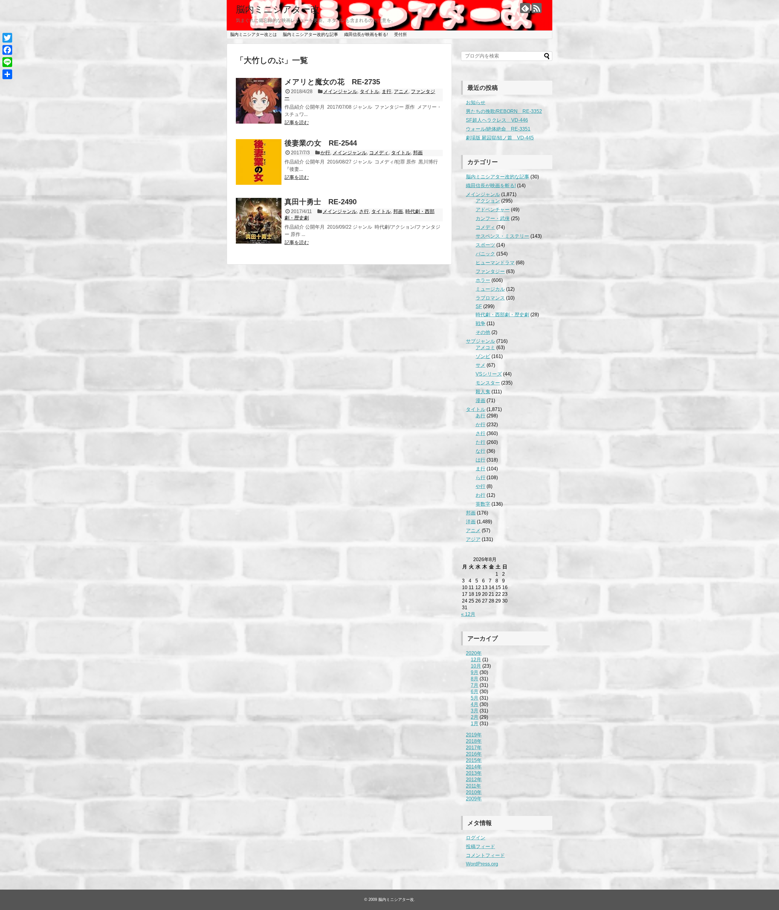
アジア (473, 539)
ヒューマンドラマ (495, 262)
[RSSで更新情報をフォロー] (537, 8)
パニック (485, 253)
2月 (474, 717)
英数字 (483, 504)
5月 (474, 698)
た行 (480, 442)
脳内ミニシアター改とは (253, 34)
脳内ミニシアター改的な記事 (310, 34)
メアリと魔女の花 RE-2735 (332, 82)
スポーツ (485, 245)
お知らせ (475, 102)
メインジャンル (340, 91)
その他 (483, 332)
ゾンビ (483, 356)
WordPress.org (482, 863)
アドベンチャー (493, 209)
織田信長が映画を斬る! (366, 34)
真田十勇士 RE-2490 (321, 202)
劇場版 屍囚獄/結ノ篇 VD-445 (500, 137)
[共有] (7, 74)
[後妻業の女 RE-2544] (258, 162)
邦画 (418, 152)
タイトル (369, 91)
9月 (474, 672)
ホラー (483, 280)
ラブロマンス (490, 297)
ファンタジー (490, 271)
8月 (474, 678)
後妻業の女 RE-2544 (321, 143)
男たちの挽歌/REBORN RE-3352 (504, 111)
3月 (474, 710)
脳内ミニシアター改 (278, 9)
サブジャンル (480, 341)
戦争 (480, 323)
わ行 (480, 495)
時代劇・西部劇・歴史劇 (502, 314)
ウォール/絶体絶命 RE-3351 (498, 129)
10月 (476, 666)
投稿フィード (480, 846)
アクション (488, 200)
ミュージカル (490, 289)
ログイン (475, 837)
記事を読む (297, 122)
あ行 (480, 415)
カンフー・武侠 (493, 218)
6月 (474, 691)
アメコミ (485, 347)
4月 (474, 704)
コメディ (379, 152)
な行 (480, 451)
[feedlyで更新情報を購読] (525, 8)
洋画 (471, 521)
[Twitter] (7, 38)
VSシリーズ (489, 374)
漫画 (480, 400)
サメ (480, 365)
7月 (474, 685)
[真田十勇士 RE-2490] (258, 221)
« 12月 (468, 614)
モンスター (488, 382)
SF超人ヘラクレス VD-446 (497, 120)
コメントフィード (485, 855)
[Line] (7, 62)
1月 (474, 723)
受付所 (400, 34)
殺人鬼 (483, 391)
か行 (325, 152)
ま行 (386, 91)
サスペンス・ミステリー (502, 236)
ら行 (480, 477)
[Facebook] (7, 50)
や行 (480, 486)
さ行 (364, 211)
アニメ (401, 91)
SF (479, 306)
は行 (480, 459)
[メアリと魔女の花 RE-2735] (258, 101)
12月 (476, 659)
